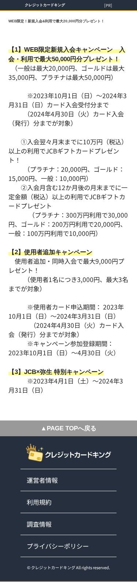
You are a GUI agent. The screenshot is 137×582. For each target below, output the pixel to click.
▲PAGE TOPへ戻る (68, 428)
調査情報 (39, 524)
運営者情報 (42, 480)
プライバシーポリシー (58, 546)
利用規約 (39, 502)
